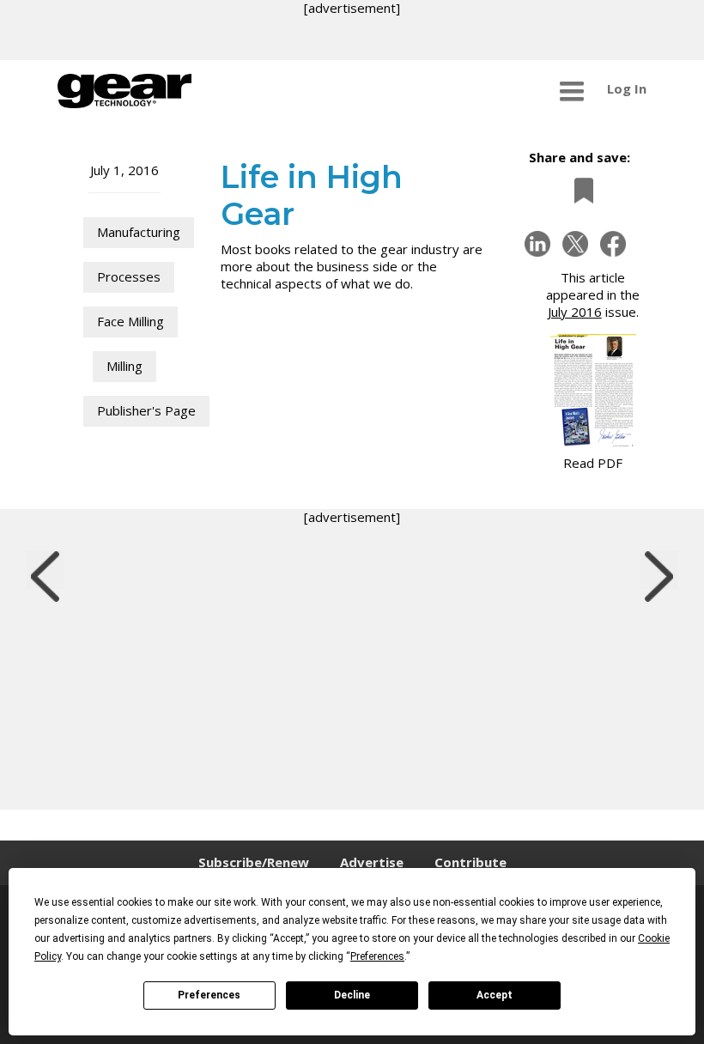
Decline (352, 995)
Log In (626, 88)
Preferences (209, 995)
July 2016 (575, 311)
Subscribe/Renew (253, 862)
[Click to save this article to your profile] (579, 190)
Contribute (470, 862)
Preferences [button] (377, 956)
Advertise (372, 862)
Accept (494, 995)
